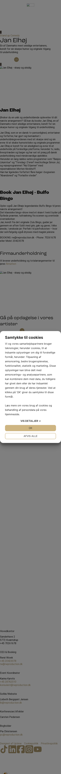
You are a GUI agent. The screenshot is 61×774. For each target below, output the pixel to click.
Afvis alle (31, 436)
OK (30, 428)
